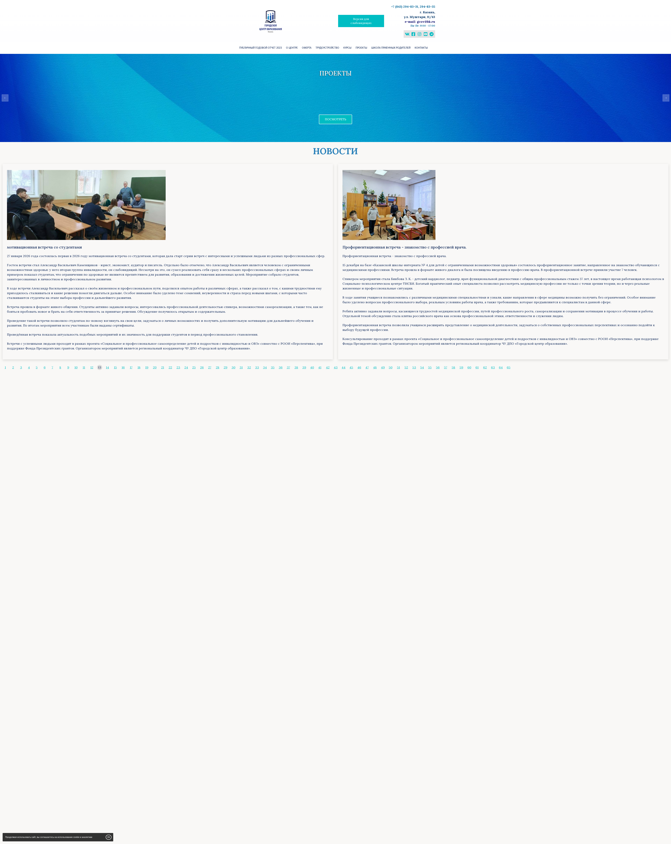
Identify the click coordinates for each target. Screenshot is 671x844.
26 (202, 367)
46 (359, 367)
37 (288, 367)
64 (501, 367)
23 (178, 367)
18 (139, 367)
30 (233, 367)
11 (84, 367)
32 (249, 367)
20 (155, 367)
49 (383, 367)
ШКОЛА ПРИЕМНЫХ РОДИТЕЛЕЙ (390, 48)
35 (273, 367)
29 (225, 367)
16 (123, 367)
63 (493, 367)
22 (170, 367)
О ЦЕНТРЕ (292, 48)
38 (296, 367)
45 (351, 367)
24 (186, 367)
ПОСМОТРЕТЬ (335, 119)
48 (375, 367)
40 (312, 367)
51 (398, 367)
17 (131, 367)
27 (209, 367)
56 (438, 367)
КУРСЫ (347, 48)
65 (508, 367)
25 (194, 367)
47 (367, 367)
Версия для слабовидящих (361, 21)
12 (91, 367)
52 (406, 367)
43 (336, 367)
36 (281, 367)
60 (469, 367)
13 (99, 367)
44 (343, 367)
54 (422, 367)
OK (108, 837)
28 (217, 367)
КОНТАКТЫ (421, 48)
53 (414, 367)
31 (241, 367)
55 (430, 367)
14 (107, 367)
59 (461, 367)
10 (76, 367)
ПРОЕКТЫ (361, 48)
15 (115, 367)
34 (265, 367)
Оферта (306, 48)
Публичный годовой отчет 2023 (260, 48)
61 (477, 367)
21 (162, 367)
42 (328, 367)
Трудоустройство (327, 48)
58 (453, 367)
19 (146, 367)
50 (390, 367)
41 (319, 367)
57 (445, 367)
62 (485, 367)
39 (304, 367)
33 (257, 367)
